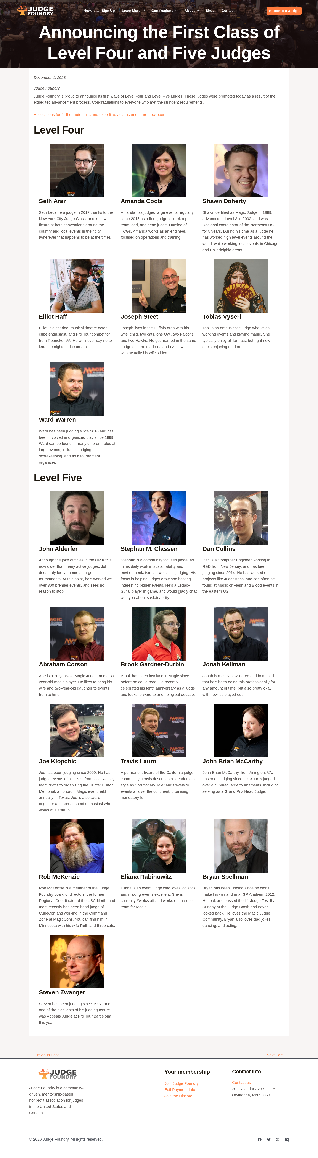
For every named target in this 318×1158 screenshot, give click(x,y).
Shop (210, 11)
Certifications (162, 11)
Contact (228, 11)
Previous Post (44, 1055)
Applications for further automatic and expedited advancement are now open (99, 115)
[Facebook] (260, 1140)
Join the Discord (178, 1096)
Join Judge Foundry (181, 1083)
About (190, 11)
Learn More (131, 11)
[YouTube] (278, 1140)
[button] (142, 11)
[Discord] (287, 1140)
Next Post (277, 1055)
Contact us (241, 1082)
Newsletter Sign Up (99, 11)
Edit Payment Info (179, 1090)
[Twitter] (269, 1140)
